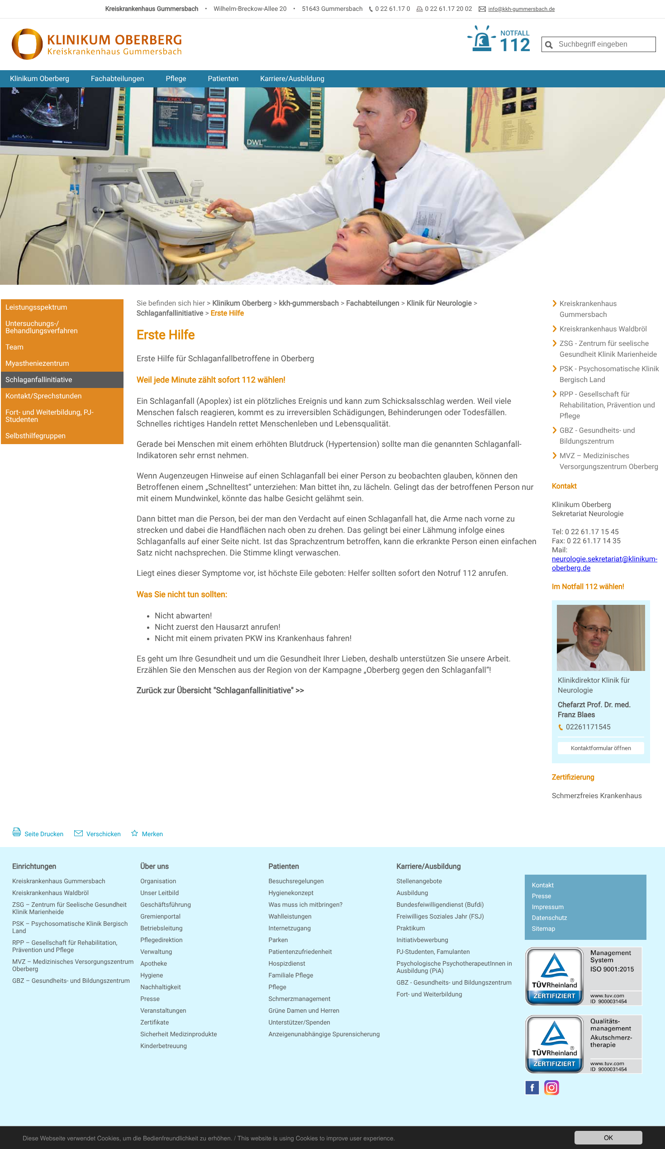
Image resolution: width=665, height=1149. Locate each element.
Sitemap (543, 929)
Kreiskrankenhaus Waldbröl (50, 893)
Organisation (158, 881)
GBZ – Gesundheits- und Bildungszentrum (71, 981)
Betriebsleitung (161, 928)
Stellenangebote (419, 881)
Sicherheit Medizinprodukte (178, 1034)
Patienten (223, 78)
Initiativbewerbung (422, 940)
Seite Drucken (43, 834)
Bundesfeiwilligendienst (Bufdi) (440, 905)
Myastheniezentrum (37, 363)
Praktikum (411, 928)
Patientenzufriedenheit (300, 952)
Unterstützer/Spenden (299, 1022)
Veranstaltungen (163, 1011)
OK (608, 1137)
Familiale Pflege (290, 975)
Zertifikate (154, 1022)
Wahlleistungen (289, 916)
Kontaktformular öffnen (601, 748)
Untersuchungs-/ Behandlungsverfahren (41, 327)
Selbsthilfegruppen (35, 435)
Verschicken (103, 834)
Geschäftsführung (165, 905)
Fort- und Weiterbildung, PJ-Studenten (49, 416)
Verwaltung (156, 952)
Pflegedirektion (161, 940)
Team (14, 347)
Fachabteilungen (117, 78)
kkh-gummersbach (310, 303)
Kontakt (543, 885)
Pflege (176, 78)
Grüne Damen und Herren (303, 1011)
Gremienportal (160, 916)
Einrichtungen (34, 866)
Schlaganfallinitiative (38, 379)
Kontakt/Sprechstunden (43, 396)
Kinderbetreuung (163, 1046)
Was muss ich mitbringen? (305, 905)
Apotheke (153, 963)
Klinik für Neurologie (440, 303)
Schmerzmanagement (299, 999)
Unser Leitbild (159, 893)
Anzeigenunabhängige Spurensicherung (324, 1034)
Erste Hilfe (227, 313)
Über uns (154, 866)
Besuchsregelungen (295, 881)
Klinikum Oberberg (39, 78)
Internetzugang (289, 928)
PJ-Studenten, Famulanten (433, 952)
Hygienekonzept (291, 893)
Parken (278, 940)
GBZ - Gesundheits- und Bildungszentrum (454, 982)
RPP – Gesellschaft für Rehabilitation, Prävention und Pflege (64, 946)
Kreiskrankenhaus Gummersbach (58, 881)
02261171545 (588, 727)
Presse (150, 999)
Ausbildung (412, 893)
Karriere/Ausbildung (292, 78)
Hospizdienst (286, 963)
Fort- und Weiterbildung (429, 994)
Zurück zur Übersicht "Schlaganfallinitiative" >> (220, 690)
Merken (151, 834)
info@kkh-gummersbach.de (522, 9)
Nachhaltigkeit (160, 987)
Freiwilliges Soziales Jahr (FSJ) (440, 916)
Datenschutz (549, 918)
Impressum (548, 907)
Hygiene (151, 975)
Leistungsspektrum (36, 307)
